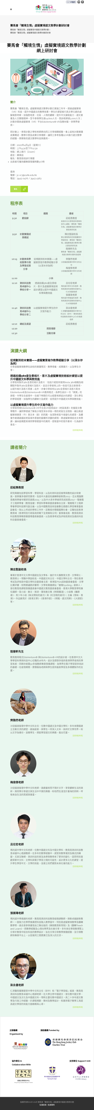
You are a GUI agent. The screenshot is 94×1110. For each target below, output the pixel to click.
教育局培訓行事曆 (26, 158)
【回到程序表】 (78, 430)
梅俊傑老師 (71, 268)
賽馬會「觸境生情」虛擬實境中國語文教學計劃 (29, 30)
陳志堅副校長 (71, 234)
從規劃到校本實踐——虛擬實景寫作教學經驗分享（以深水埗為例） (46, 262)
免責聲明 (51, 1105)
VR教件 (73, 2)
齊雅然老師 (71, 259)
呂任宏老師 (71, 283)
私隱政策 (43, 1105)
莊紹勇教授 (71, 218)
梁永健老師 (71, 308)
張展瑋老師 (71, 295)
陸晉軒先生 (71, 248)
